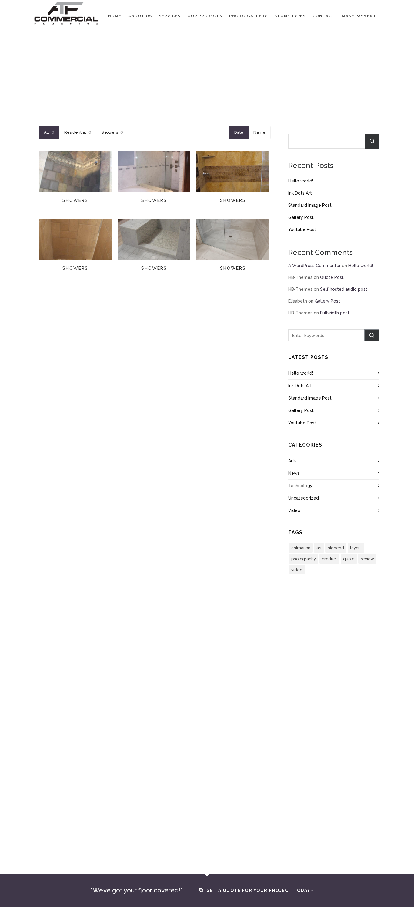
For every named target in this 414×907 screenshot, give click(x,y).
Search (372, 141)
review (367, 559)
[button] (371, 335)
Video (294, 510)
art (319, 548)
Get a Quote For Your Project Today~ (260, 890)
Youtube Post (302, 229)
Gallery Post (301, 217)
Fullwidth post (334, 312)
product (329, 559)
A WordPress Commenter (314, 265)
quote (349, 559)
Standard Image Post (310, 205)
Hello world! (300, 181)
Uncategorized (303, 498)
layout (356, 548)
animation (300, 548)
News (294, 473)
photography (303, 559)
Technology (300, 485)
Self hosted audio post (343, 289)
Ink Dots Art (300, 193)
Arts (292, 460)
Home (193, 91)
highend (336, 548)
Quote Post (332, 277)
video (296, 569)
